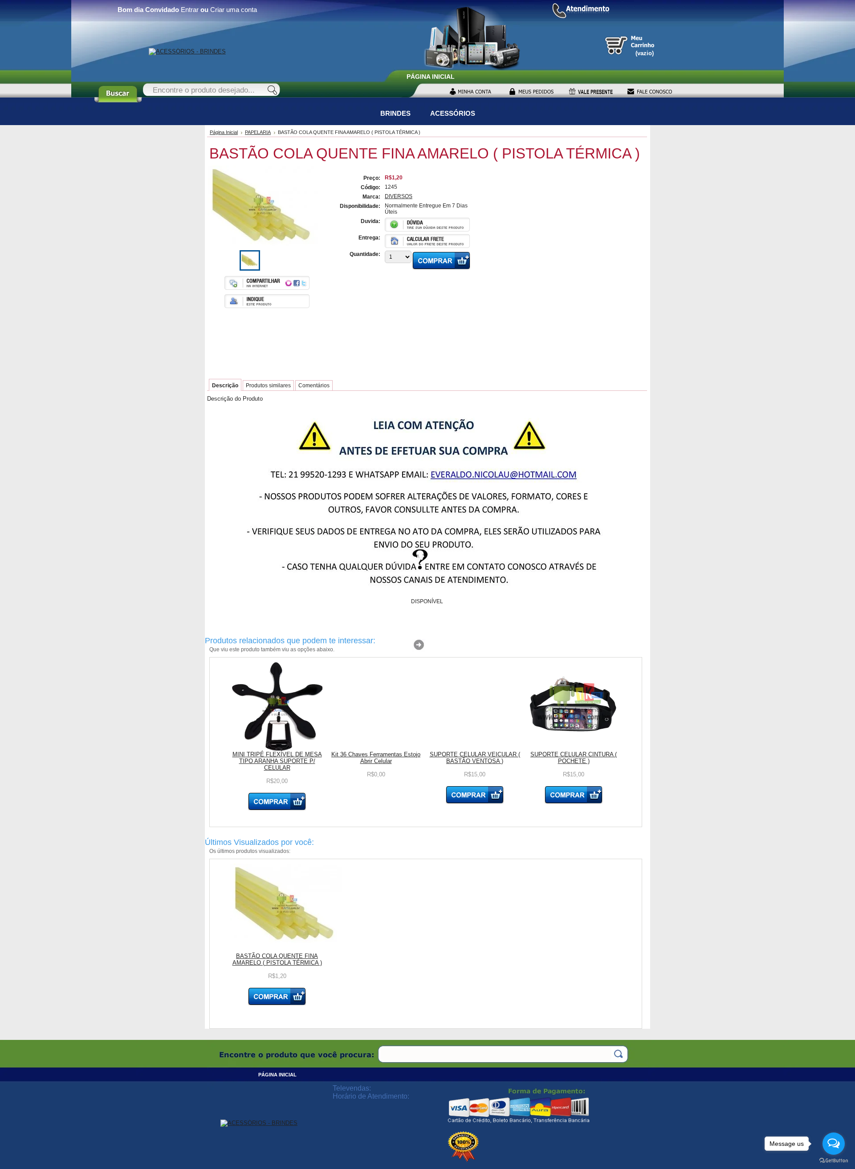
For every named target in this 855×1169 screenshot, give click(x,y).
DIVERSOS (398, 196)
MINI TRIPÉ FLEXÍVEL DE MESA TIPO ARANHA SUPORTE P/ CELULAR (277, 761)
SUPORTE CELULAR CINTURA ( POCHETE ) (573, 757)
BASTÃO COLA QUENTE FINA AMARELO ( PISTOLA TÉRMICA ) (277, 959)
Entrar (190, 9)
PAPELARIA (258, 132)
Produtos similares (268, 385)
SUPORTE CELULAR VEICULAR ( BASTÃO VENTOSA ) (475, 757)
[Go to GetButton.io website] (833, 1160)
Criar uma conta (233, 9)
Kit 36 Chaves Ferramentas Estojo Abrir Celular (375, 757)
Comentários (314, 385)
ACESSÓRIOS (452, 113)
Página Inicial (224, 132)
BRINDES (395, 113)
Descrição (225, 385)
